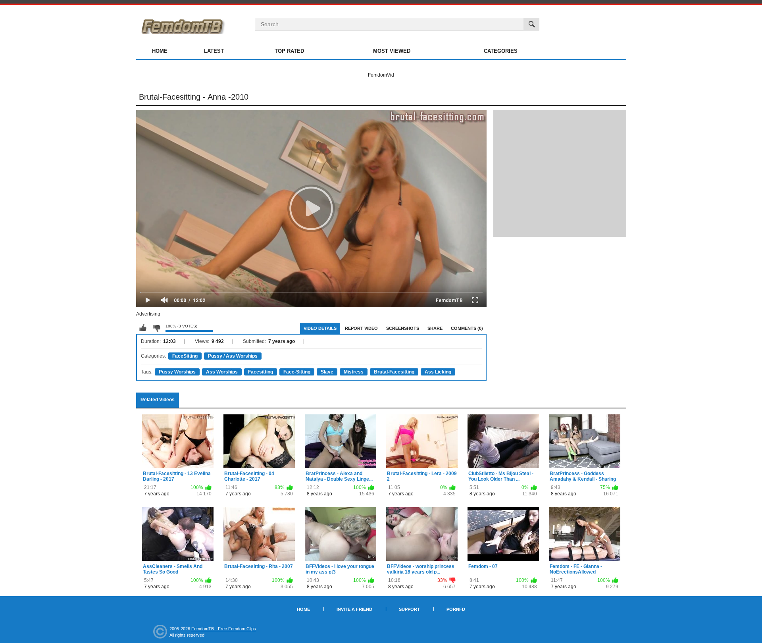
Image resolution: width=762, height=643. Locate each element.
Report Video (361, 328)
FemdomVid (381, 75)
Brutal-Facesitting (394, 372)
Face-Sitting (296, 372)
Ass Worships (222, 372)
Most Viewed (391, 51)
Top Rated (289, 51)
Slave (327, 372)
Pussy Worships (177, 372)
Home (159, 51)
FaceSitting (185, 356)
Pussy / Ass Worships (233, 356)
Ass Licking (438, 372)
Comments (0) (467, 328)
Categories (501, 51)
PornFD (455, 609)
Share (435, 328)
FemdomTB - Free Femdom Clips (223, 628)
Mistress (354, 372)
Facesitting (260, 372)
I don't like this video (156, 328)
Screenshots (402, 328)
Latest (214, 51)
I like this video (143, 328)
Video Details (320, 328)
